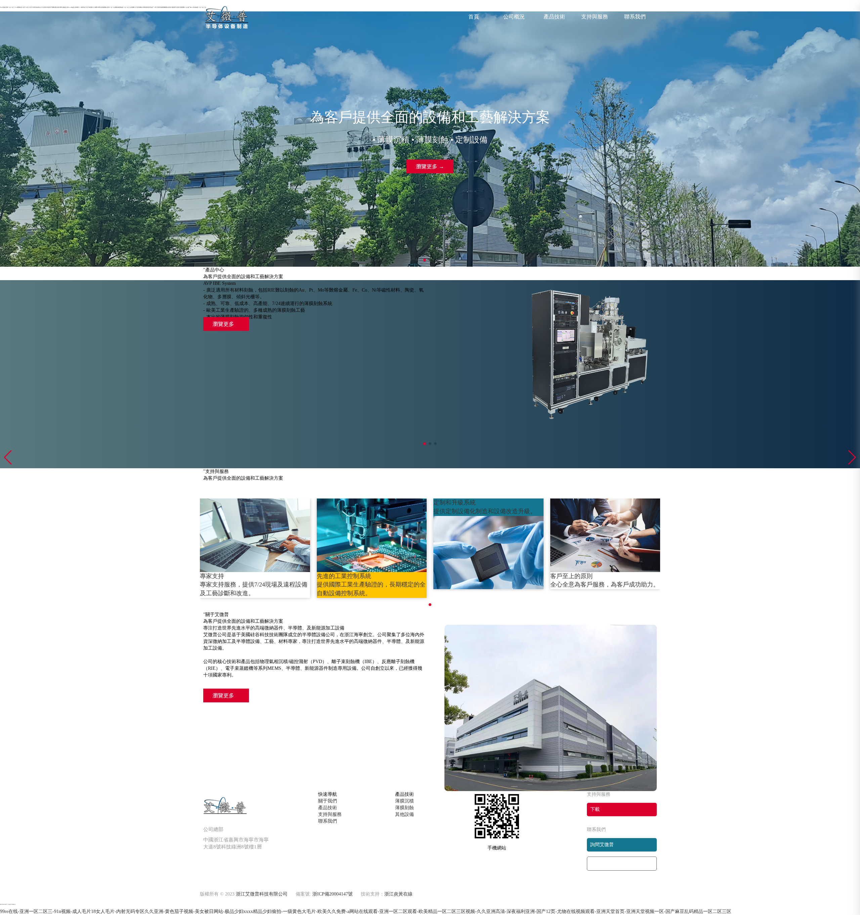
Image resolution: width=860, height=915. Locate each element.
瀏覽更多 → (430, 166)
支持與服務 (594, 16)
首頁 (473, 16)
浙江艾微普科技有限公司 (262, 894)
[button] (852, 457)
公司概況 (514, 16)
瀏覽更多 (224, 324)
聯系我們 (635, 16)
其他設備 (404, 814)
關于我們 (327, 800)
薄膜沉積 (404, 800)
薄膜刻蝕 (404, 807)
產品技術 (554, 16)
